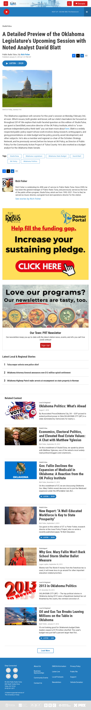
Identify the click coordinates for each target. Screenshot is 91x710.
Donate (81, 3)
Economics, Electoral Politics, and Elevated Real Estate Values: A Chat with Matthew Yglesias (62, 436)
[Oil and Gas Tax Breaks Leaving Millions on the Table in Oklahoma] (21, 616)
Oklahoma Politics (30, 161)
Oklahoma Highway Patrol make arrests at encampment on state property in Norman (43, 380)
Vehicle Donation (76, 682)
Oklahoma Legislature (34, 156)
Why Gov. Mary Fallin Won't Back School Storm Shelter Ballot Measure (62, 556)
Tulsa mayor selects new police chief (23, 364)
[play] (6, 12)
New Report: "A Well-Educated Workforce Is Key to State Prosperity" (60, 515)
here (67, 128)
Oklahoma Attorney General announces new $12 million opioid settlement (39, 372)
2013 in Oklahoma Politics (58, 586)
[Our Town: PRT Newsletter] (45, 306)
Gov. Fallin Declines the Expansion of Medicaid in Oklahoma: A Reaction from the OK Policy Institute (61, 472)
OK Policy (13, 161)
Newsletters (56, 682)
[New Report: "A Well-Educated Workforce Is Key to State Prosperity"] (21, 515)
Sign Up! (45, 345)
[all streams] (87, 12)
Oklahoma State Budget (58, 156)
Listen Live (56, 672)
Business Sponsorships (39, 672)
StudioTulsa (7, 26)
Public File (74, 672)
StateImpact (43, 548)
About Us (37, 666)
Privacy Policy (75, 666)
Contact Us (38, 683)
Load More (45, 650)
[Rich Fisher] (7, 185)
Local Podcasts (57, 677)
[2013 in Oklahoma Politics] (21, 590)
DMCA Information (59, 666)
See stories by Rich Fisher (28, 198)
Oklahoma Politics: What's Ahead (62, 406)
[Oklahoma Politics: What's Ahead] (21, 410)
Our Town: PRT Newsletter (45, 333)
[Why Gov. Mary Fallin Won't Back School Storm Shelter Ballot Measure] (21, 556)
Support (73, 677)
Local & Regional (44, 403)
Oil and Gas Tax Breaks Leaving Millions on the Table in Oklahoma (61, 616)
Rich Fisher (25, 54)
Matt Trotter (43, 624)
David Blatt (77, 156)
